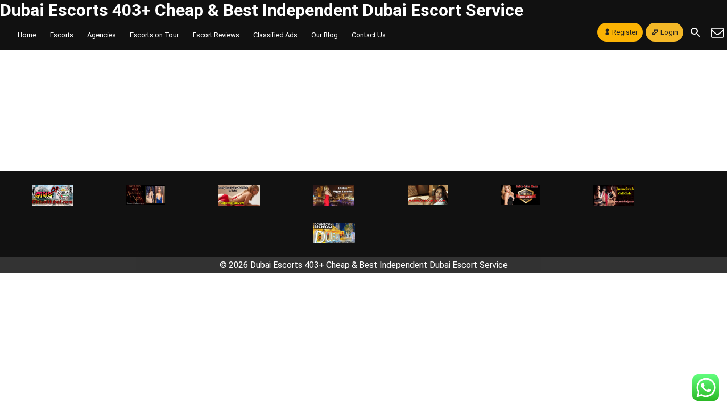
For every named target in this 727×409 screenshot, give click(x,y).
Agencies (101, 35)
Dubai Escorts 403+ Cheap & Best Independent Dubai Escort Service (261, 10)
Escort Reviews (216, 35)
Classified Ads (275, 35)
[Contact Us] (717, 32)
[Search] (695, 32)
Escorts (61, 35)
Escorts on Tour (154, 35)
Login (669, 32)
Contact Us (369, 35)
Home (27, 35)
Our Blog (324, 35)
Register (625, 32)
